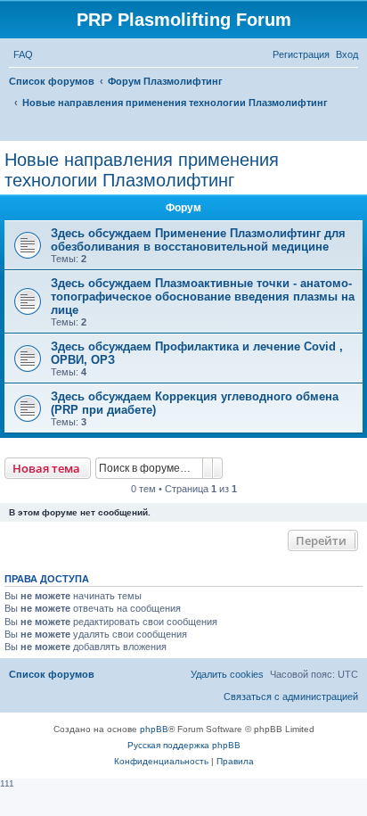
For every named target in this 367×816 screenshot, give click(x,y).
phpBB (154, 729)
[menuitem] (23, 54)
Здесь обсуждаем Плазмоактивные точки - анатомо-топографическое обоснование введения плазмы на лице (203, 296)
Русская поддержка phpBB (184, 745)
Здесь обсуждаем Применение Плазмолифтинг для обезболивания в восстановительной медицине (198, 240)
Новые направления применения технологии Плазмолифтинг (141, 170)
